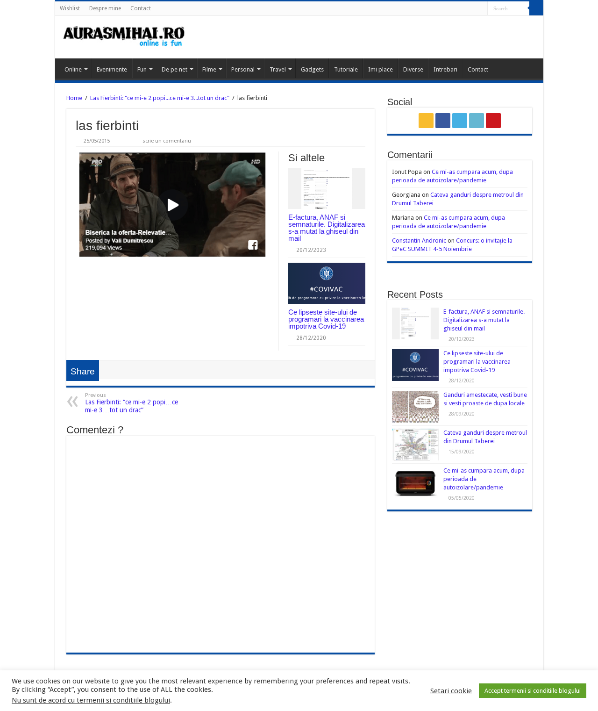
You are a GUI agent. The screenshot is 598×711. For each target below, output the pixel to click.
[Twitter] (462, 8)
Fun (142, 69)
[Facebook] (453, 8)
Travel (278, 69)
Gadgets (312, 69)
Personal (243, 69)
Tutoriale (346, 69)
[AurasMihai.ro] (124, 37)
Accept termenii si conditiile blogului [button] (532, 690)
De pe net (174, 69)
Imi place (380, 69)
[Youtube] (480, 8)
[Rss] (444, 8)
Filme (209, 69)
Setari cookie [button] (451, 691)
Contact (140, 8)
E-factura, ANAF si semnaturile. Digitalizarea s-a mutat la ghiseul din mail (326, 227)
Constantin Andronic (419, 240)
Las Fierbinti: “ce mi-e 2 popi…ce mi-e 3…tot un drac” (131, 403)
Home (74, 97)
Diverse (413, 69)
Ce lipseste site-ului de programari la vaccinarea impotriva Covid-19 (326, 319)
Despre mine (105, 8)
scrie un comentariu (166, 141)
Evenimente (112, 69)
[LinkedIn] (471, 8)
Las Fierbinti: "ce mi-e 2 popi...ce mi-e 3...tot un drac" (159, 97)
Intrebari (445, 69)
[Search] (536, 8)
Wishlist (70, 8)
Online (73, 69)
